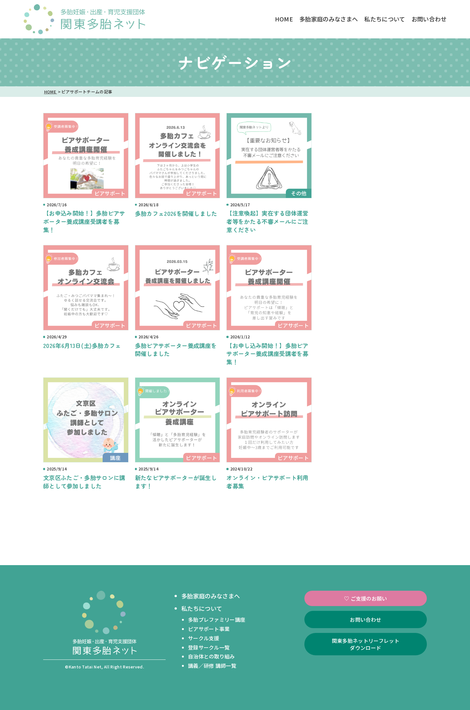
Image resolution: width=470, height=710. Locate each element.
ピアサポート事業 (209, 629)
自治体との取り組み (211, 656)
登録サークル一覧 (209, 647)
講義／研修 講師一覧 (212, 665)
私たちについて (384, 19)
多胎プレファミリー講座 (217, 619)
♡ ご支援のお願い (365, 598)
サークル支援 (203, 638)
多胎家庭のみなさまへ (328, 19)
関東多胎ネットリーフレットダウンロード (365, 644)
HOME (284, 19)
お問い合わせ (429, 19)
